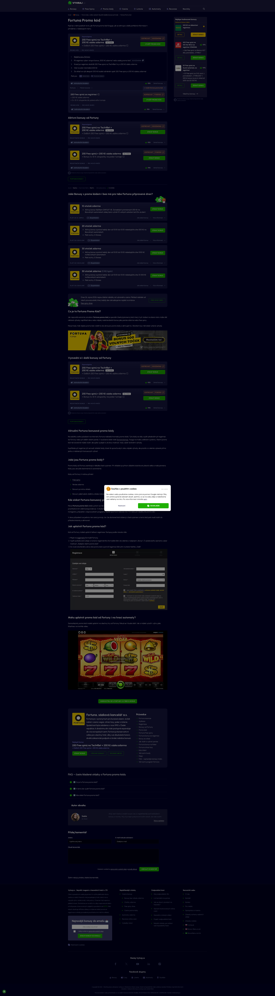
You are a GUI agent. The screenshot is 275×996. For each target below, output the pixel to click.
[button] (164, 489)
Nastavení (121, 506)
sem (145, 499)
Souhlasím (155, 506)
